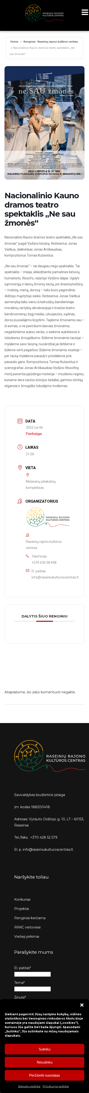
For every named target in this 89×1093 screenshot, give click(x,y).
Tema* (19, 983)
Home (14, 41)
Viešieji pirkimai (26, 936)
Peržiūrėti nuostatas (44, 1075)
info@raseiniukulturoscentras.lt (55, 577)
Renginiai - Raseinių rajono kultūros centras (50, 41)
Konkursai (22, 899)
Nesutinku (44, 1062)
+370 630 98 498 (44, 562)
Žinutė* (20, 997)
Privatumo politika (56, 1086)
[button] (82, 1005)
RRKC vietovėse (27, 927)
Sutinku (44, 1049)
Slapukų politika (29, 1086)
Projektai (21, 909)
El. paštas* (22, 968)
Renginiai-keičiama (30, 918)
